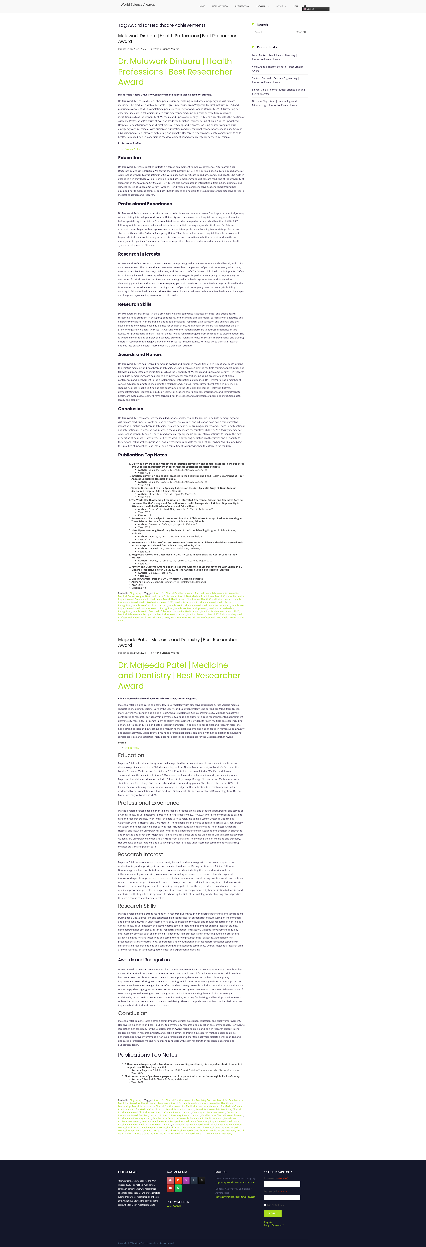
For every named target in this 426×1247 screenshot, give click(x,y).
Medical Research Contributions (191, 1130)
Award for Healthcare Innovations (189, 1103)
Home (202, 6)
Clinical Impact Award (151, 1112)
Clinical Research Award (177, 1112)
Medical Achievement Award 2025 (220, 611)
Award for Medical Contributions (146, 1109)
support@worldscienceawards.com (235, 1182)
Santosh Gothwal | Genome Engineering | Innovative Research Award (275, 80)
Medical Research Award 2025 (204, 614)
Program (261, 6)
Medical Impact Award (130, 1130)
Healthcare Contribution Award (149, 605)
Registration (242, 6)
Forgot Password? (274, 1225)
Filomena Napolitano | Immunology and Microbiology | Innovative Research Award (275, 103)
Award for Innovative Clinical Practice (152, 1106)
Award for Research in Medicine (213, 1109)
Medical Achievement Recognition (137, 614)
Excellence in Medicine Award (206, 1118)
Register (268, 1222)
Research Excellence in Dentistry (214, 1133)
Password (275, 1191)
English (310, 9)
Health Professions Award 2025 (156, 602)
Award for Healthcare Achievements (207, 593)
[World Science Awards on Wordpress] (201, 1180)
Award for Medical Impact (180, 1109)
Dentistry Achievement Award (208, 1112)
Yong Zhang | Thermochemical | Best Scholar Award (277, 68)
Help (296, 6)
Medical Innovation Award (171, 614)
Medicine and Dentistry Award (227, 1130)
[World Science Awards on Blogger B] (178, 1180)
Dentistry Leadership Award (154, 1115)
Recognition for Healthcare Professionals (193, 617)
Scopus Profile (132, 149)
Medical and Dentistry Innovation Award (181, 1127)
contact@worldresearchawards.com (235, 1196)
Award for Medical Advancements (193, 1106)
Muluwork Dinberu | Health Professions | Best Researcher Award (177, 38)
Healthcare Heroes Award (216, 605)
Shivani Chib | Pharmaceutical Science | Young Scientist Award (278, 91)
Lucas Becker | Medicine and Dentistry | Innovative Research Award (274, 57)
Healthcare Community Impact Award (205, 1121)
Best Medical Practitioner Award (204, 596)
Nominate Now (220, 6)
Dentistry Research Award (185, 1115)
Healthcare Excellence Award (184, 605)
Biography (135, 593)
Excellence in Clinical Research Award (222, 1115)
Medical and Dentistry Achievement (138, 1127)
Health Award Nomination (185, 599)
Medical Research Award (158, 1130)
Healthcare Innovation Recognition (154, 608)
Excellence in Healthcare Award (152, 599)
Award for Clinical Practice (168, 1100)
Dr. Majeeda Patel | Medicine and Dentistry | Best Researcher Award (179, 676)
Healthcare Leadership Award (191, 608)
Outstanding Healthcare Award (177, 1133)
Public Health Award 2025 (155, 617)
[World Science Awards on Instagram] (186, 1180)
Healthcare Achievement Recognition (162, 1121)
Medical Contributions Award (221, 1127)
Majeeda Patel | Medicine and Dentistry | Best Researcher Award (177, 642)
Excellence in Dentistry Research (170, 1118)
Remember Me (275, 1204)
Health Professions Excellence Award (195, 602)
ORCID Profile (132, 747)
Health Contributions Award (216, 599)
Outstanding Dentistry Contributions (138, 1133)
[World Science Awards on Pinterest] (170, 1180)
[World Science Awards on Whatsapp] (178, 1188)
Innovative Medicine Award (187, 1124)
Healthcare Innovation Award (155, 1124)
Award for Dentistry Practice (200, 1100)
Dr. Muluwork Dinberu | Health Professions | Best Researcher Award (175, 72)
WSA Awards (174, 1205)
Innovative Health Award (186, 611)
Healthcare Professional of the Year (152, 611)
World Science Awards (138, 4)
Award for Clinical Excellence (170, 593)
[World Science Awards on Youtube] (170, 1188)
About (279, 6)
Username (276, 1178)
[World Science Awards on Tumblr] (194, 1180)
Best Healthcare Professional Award (165, 596)
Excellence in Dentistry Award (134, 1118)
